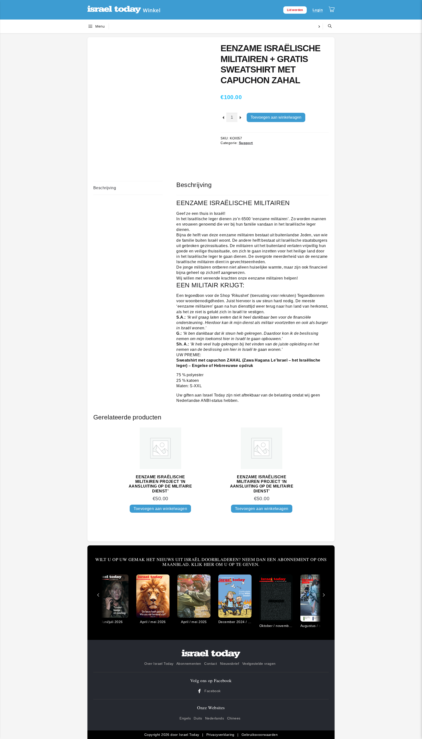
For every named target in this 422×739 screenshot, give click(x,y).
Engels (185, 718)
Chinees (234, 718)
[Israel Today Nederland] (114, 10)
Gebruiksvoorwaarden (260, 735)
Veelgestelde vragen (259, 664)
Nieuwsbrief (229, 664)
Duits (198, 718)
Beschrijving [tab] (104, 188)
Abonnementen (188, 664)
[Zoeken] (328, 26)
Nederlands (214, 718)
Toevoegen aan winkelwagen (276, 117)
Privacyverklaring (220, 735)
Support (246, 143)
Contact (210, 664)
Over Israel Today (158, 664)
